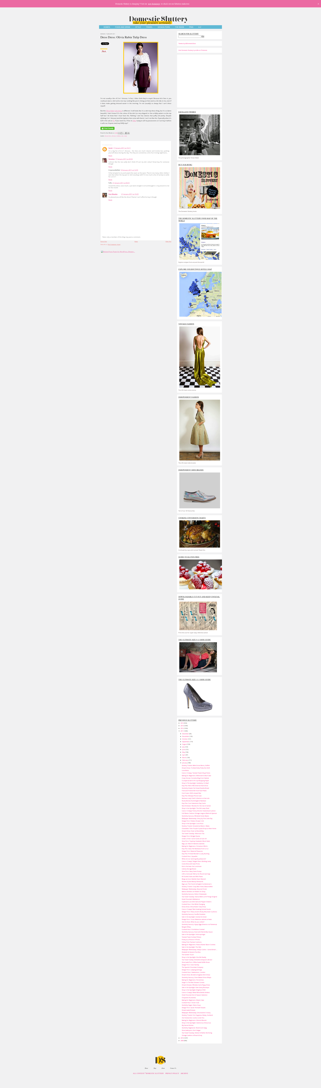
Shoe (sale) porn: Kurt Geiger (191, 1030)
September (186, 742)
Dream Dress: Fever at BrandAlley (193, 831)
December (185, 734)
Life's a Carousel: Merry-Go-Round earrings (196, 874)
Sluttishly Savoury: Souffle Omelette (193, 914)
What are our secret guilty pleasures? (194, 859)
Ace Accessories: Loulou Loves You (193, 1018)
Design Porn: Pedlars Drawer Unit (193, 821)
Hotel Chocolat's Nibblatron (191, 899)
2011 (182, 731)
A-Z (199, 27)
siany (125, 136)
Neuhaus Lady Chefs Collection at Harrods (195, 798)
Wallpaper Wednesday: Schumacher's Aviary (196, 1013)
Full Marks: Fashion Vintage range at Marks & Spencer (199, 813)
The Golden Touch (188, 954)
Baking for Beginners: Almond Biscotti (194, 1020)
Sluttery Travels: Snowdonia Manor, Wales (195, 826)
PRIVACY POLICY (172, 1073)
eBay (134, 121)
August (184, 744)
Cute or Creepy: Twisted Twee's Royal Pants (196, 773)
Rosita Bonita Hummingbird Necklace (194, 801)
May (183, 752)
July (183, 747)
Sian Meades (112, 194)
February (185, 760)
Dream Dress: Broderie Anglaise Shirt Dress (196, 975)
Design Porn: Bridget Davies (191, 836)
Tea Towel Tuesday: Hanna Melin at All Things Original (199, 897)
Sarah (110, 148)
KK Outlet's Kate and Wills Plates (192, 876)
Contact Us (173, 1068)
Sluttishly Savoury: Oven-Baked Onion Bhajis (196, 977)
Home (136, 241)
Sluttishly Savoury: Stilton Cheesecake (194, 894)
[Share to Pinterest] (128, 133)
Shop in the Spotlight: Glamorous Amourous (196, 1023)
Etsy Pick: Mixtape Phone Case (192, 796)
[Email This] (119, 133)
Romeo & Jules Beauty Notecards (192, 881)
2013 (182, 726)
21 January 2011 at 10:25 (130, 194)
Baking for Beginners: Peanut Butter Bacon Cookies (198, 944)
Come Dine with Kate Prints (191, 864)
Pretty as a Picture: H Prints (191, 939)
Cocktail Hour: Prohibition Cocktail (193, 929)
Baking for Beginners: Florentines (193, 980)
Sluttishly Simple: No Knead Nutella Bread (195, 788)
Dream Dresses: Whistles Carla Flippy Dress (196, 985)
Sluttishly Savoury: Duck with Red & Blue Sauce (197, 932)
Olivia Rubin (110, 111)
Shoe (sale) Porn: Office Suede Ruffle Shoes (196, 962)
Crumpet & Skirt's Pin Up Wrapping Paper (195, 780)
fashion (119, 136)
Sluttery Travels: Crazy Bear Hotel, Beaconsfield (197, 886)
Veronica (111, 159)
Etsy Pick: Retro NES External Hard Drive (195, 786)
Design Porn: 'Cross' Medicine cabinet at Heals (197, 919)
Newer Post (103, 241)
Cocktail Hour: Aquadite (189, 856)
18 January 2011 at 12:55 (129, 170)
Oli (114, 121)
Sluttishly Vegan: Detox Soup (191, 1005)
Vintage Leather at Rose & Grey (192, 1035)
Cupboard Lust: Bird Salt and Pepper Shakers (196, 902)
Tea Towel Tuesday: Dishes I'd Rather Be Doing (197, 1033)
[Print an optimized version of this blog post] (107, 130)
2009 (182, 1040)
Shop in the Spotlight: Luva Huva (192, 823)
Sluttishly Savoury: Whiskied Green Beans (195, 816)
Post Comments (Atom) (114, 244)
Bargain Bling (186, 927)
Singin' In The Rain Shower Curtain (193, 982)
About (163, 1068)
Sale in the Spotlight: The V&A (191, 947)
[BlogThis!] (121, 133)
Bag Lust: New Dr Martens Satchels (193, 844)
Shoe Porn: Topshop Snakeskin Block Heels (196, 841)
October (185, 739)
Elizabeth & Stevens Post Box (191, 952)
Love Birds (185, 770)
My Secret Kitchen (187, 1025)
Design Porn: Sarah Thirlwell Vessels (193, 1008)
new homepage (154, 3)
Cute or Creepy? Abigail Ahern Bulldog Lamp (196, 861)
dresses (114, 136)
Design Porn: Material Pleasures (192, 851)
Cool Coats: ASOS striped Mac (191, 793)
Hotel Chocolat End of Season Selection (194, 995)
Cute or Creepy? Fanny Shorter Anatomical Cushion (199, 811)
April (184, 755)
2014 (182, 723)
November (185, 736)
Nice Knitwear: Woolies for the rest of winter (196, 806)
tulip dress (118, 111)
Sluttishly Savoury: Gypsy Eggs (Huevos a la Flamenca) (199, 924)
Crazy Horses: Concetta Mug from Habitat (195, 778)
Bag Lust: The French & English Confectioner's (197, 884)
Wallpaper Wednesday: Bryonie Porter (194, 889)
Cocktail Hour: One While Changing (193, 904)
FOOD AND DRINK (122, 27)
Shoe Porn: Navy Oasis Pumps (192, 871)
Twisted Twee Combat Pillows (191, 937)
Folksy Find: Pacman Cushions (192, 942)
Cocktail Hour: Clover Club (190, 1003)
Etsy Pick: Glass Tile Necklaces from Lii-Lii (195, 849)
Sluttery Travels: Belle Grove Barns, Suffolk (196, 765)
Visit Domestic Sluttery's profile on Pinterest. (192, 50)
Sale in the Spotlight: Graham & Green (194, 917)
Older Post (168, 241)
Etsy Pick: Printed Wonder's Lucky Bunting (195, 854)
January (185, 763)
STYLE (138, 27)
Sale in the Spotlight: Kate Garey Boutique (195, 987)
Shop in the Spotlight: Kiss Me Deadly (194, 957)
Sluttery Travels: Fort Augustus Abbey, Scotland (197, 1015)
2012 (182, 728)
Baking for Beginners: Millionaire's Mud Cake (196, 775)
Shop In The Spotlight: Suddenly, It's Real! (195, 783)
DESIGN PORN (164, 27)
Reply (110, 156)
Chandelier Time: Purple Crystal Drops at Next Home (199, 828)
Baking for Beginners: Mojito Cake (193, 1000)
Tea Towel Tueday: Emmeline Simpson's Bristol (197, 960)
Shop (155, 1068)
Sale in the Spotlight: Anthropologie (193, 934)
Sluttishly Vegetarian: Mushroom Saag (194, 1028)
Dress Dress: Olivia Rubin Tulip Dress (123, 37)
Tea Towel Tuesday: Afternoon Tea (193, 833)
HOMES (107, 27)
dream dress (108, 136)
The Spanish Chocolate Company (192, 967)
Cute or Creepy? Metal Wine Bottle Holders (196, 992)
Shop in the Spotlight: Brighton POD (194, 990)
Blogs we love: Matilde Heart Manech (194, 879)
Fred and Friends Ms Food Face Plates (194, 791)
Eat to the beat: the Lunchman (192, 866)
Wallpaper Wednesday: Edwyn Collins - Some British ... (199, 949)
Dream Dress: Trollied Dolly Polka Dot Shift (196, 768)
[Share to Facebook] (126, 133)
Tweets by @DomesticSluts (187, 43)
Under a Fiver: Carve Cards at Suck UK (194, 839)
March (184, 757)
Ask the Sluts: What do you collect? (193, 922)
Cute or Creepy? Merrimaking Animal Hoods (196, 909)
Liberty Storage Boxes (189, 869)
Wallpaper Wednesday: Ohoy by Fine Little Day (197, 818)
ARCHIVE (184, 1073)
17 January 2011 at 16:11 (122, 148)
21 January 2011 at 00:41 (121, 183)
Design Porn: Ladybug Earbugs (192, 970)
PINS (191, 27)
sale (122, 136)
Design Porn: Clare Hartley (190, 965)
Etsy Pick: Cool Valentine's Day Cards (194, 803)
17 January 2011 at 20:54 (124, 159)
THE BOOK (179, 27)
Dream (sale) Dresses (188, 1010)
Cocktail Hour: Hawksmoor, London (193, 972)
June (183, 749)
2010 (182, 1038)
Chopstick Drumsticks (189, 997)
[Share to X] (124, 133)
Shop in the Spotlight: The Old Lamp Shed (195, 808)
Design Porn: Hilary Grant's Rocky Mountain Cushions (199, 912)
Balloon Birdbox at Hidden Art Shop (193, 891)
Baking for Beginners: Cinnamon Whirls (195, 846)
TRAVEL (149, 27)
